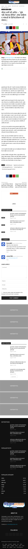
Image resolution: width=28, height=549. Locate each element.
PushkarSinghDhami (18, 167)
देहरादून (7, 9)
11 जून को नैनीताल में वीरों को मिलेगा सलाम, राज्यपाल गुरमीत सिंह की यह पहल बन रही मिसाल (7, 185)
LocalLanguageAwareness (7, 167)
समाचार (10, 9)
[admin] (2, 24)
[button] (2, 2)
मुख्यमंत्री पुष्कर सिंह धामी (10, 57)
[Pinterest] (14, 27)
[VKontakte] (21, 534)
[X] (10, 27)
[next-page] (5, 235)
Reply (7, 251)
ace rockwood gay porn (12, 258)
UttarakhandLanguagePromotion (8, 169)
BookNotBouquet (9, 165)
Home (2, 6)
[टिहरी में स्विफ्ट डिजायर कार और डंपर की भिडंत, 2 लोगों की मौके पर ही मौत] (5, 223)
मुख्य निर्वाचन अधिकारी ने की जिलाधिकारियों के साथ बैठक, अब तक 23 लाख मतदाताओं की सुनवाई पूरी (18, 215)
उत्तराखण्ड (9, 6)
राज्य (6, 6)
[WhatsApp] (17, 27)
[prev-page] (2, 235)
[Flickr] (14, 534)
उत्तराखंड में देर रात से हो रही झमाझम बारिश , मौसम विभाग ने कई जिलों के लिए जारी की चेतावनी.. (17, 371)
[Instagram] (17, 534)
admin (5, 24)
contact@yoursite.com (12, 524)
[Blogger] (7, 534)
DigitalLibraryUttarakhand (19, 165)
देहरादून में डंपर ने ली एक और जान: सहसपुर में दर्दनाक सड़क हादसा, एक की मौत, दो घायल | (21, 185)
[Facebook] (7, 27)
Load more (13, 376)
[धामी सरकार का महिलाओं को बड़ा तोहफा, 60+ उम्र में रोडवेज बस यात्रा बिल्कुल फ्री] (5, 230)
